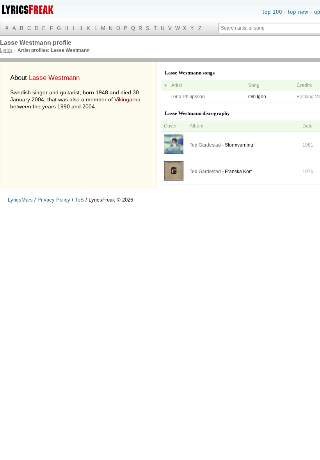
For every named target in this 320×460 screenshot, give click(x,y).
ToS (79, 200)
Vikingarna (127, 99)
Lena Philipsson (188, 96)
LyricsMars (20, 200)
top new (298, 12)
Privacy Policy (53, 200)
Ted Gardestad (205, 145)
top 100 (272, 12)
